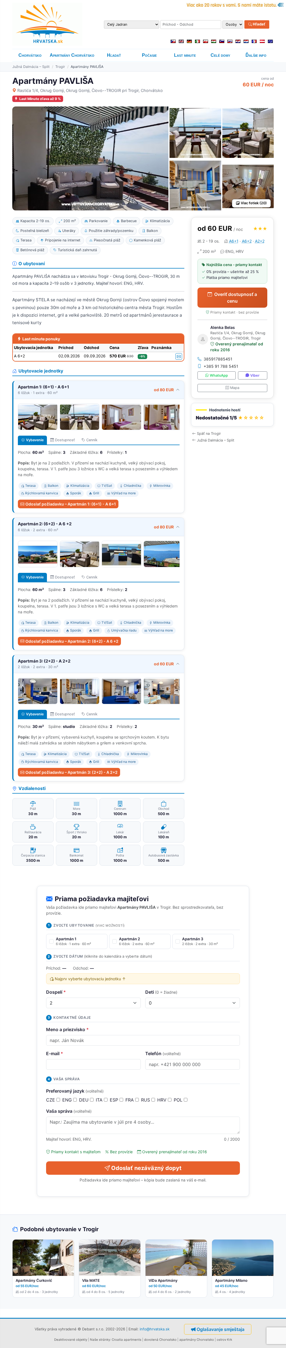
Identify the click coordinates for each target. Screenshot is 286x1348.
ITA (100, 1100)
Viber (254, 375)
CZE (51, 1100)
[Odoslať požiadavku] (178, 356)
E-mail (54, 1053)
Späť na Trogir (209, 433)
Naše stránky (100, 1340)
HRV (162, 1100)
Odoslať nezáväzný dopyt (146, 1168)
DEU (84, 1100)
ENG (67, 1100)
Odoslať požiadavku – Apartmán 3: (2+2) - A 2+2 (71, 772)
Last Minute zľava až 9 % (40, 99)
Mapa (234, 388)
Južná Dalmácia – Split (31, 67)
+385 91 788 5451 (221, 366)
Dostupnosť (65, 440)
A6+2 (247, 241)
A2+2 (259, 241)
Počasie (149, 55)
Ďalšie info (256, 55)
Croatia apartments (126, 1340)
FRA (130, 1100)
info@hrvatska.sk (155, 1329)
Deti (161, 992)
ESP (115, 1100)
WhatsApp (219, 375)
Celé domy (220, 55)
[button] (232, 415)
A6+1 (234, 241)
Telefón (163, 1053)
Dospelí (56, 992)
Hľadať (258, 24)
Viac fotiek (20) (254, 203)
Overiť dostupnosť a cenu (235, 297)
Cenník (91, 440)
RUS (146, 1100)
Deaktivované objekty (70, 1340)
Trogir (60, 67)
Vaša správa (69, 1111)
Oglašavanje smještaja (220, 1329)
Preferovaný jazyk (75, 1091)
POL (179, 1100)
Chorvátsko (30, 55)
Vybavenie (35, 440)
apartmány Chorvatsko (196, 1340)
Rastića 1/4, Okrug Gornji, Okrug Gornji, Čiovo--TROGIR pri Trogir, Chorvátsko (90, 90)
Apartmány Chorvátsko (72, 55)
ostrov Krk (224, 1340)
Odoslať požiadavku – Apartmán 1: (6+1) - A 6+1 (70, 504)
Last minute (185, 55)
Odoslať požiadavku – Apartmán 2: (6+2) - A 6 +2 (71, 641)
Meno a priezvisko (67, 1029)
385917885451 (218, 359)
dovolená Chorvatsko (160, 1340)
